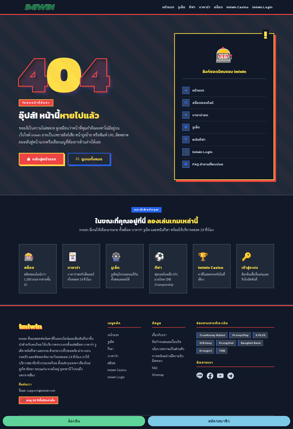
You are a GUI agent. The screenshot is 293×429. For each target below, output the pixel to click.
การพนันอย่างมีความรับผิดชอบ (168, 358)
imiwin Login (262, 7)
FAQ (154, 368)
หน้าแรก (168, 7)
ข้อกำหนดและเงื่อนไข (166, 342)
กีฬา (192, 7)
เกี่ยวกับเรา (159, 335)
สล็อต (218, 7)
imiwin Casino (237, 7)
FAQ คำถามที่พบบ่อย (207, 164)
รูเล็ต (181, 7)
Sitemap (158, 374)
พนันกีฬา (198, 139)
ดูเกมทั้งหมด (91, 159)
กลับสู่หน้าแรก (44, 159)
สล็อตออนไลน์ (202, 102)
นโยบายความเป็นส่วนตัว (168, 349)
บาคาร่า (204, 7)
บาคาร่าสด (200, 115)
